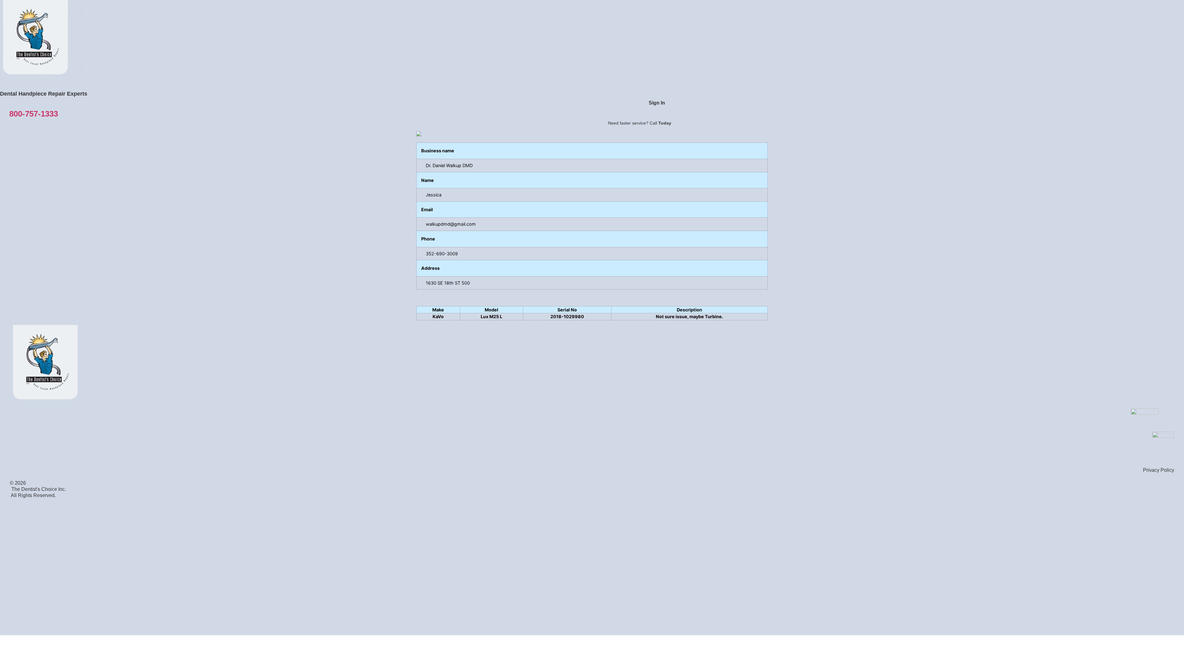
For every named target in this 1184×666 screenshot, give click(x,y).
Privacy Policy (1158, 470)
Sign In (657, 102)
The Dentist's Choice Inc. (38, 489)
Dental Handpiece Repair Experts (43, 94)
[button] (33, 113)
